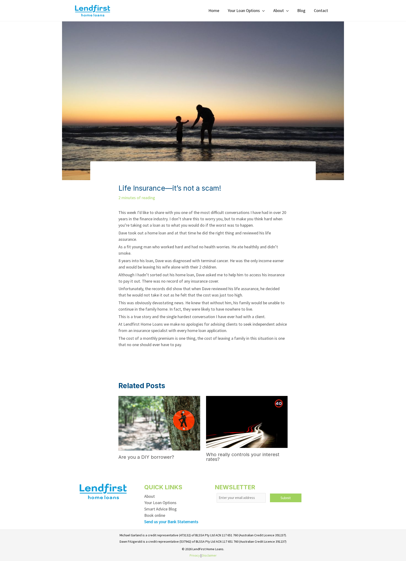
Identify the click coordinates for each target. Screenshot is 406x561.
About (149, 496)
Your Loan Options (160, 502)
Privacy (195, 555)
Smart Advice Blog (160, 509)
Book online (154, 515)
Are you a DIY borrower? (146, 457)
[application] (262, 10)
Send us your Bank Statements (171, 521)
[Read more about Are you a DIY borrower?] (159, 422)
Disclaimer (209, 555)
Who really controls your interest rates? (242, 457)
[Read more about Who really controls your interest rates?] (247, 421)
